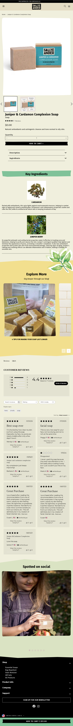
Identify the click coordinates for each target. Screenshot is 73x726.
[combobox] (29, 402)
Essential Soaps (11, 667)
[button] (3, 6)
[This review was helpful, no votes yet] (26, 447)
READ (30, 329)
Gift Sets (8, 675)
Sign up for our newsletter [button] (36, 700)
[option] (36, 609)
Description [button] (15, 153)
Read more (24, 514)
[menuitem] (34, 706)
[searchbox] (10, 402)
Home (3, 14)
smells (12, 410)
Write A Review (61, 383)
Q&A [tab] (14, 361)
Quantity (9, 135)
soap (18, 410)
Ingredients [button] (15, 158)
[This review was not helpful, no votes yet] (30, 447)
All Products (10, 678)
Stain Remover (11, 673)
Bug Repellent (11, 670)
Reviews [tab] (7, 361)
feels (6, 410)
